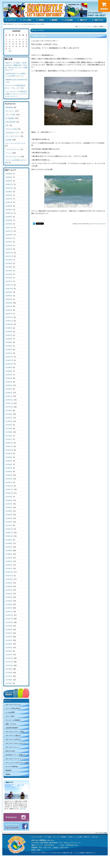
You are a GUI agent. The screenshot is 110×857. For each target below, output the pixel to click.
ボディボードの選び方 (13, 735)
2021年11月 (9, 256)
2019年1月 (9, 353)
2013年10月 (9, 579)
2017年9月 (9, 411)
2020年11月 (9, 285)
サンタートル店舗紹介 (13, 720)
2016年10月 (9, 450)
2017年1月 (9, 439)
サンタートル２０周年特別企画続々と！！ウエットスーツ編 (15, 86)
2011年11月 (9, 662)
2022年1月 (9, 249)
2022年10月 (9, 235)
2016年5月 (9, 468)
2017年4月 (9, 428)
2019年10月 (9, 324)
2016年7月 (9, 461)
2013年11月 (9, 576)
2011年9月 (9, 669)
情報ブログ (87, 837)
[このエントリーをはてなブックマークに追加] (34, 223)
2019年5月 (9, 339)
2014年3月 (9, 561)
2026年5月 (9, 174)
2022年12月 (9, 227)
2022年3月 (9, 242)
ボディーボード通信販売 (59, 837)
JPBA (7, 125)
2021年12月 (9, 253)
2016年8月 (9, 457)
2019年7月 (9, 335)
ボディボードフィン (12, 747)
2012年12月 (9, 615)
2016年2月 (9, 479)
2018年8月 (9, 371)
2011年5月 (9, 683)
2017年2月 (9, 436)
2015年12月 (9, 486)
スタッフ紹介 (10, 716)
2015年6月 (9, 507)
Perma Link (102, 223)
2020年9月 (9, 292)
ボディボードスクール (13, 156)
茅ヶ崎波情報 (10, 118)
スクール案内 (47, 837)
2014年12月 (9, 529)
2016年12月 (9, 443)
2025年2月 (9, 199)
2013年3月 (9, 604)
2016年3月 (9, 475)
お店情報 (8, 140)
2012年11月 (9, 619)
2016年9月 (9, 454)
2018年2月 (9, 393)
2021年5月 (9, 267)
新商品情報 (9, 107)
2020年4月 (9, 303)
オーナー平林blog (12, 766)
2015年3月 (9, 518)
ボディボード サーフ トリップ (16, 759)
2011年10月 (9, 665)
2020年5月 (9, 299)
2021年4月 (9, 271)
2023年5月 (9, 217)
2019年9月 (9, 328)
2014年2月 (9, 565)
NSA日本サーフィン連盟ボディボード (15, 755)
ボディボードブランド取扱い (15, 732)
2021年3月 (9, 274)
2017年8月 (9, 414)
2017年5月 (9, 425)
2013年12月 (9, 572)
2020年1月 (9, 314)
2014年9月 (9, 540)
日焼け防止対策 (10, 122)
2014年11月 (9, 533)
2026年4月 (9, 177)
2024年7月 (9, 202)
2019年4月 (9, 342)
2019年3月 (9, 346)
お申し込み (95, 837)
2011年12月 (9, 658)
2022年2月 (9, 245)
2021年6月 (9, 263)
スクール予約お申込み (13, 708)
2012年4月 (9, 644)
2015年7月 (9, 504)
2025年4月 (9, 192)
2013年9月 (9, 583)
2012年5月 (9, 640)
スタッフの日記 (10, 115)
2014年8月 (9, 543)
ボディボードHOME (36, 837)
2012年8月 (9, 629)
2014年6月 (9, 550)
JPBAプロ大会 (10, 751)
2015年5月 (9, 511)
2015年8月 (9, 500)
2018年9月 (9, 367)
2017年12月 (9, 400)
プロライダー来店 (11, 129)
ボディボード (10, 111)
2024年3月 (9, 206)
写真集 (8, 774)
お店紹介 (70, 837)
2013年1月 (9, 612)
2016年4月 (9, 471)
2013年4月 (9, 601)
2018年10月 (9, 364)
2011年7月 (9, 676)
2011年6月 (9, 680)
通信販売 (9, 770)
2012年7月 (9, 633)
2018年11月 (9, 360)
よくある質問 (10, 712)
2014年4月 (9, 558)
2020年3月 (9, 306)
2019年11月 (9, 321)
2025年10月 (9, 188)
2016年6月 (9, 464)
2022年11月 (9, 231)
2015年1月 (9, 525)
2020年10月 (9, 289)
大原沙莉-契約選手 (12, 728)
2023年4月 (9, 220)
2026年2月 (9, 181)
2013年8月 (9, 586)
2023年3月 (9, 224)
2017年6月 (9, 421)
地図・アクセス (11, 724)
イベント (8, 153)
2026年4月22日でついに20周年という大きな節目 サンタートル (15, 75)
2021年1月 (9, 281)
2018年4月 (9, 385)
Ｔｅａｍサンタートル (13, 149)
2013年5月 (9, 597)
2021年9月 (9, 260)
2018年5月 (9, 382)
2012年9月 (9, 626)
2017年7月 (9, 418)
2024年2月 (9, 209)
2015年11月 (9, 489)
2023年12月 (9, 213)
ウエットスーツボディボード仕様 (17, 763)
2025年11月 (9, 184)
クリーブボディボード (13, 136)
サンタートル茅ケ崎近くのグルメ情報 (16, 161)
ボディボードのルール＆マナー (16, 743)
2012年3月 (9, 647)
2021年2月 (9, 278)
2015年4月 (9, 515)
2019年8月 (9, 332)
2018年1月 (9, 396)
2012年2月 (9, 651)
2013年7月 (9, 590)
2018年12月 (9, 357)
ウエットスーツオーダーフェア (15, 143)
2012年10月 (9, 622)
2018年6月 (9, 378)
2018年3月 (9, 389)
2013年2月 (9, 608)
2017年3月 (9, 432)
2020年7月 (9, 296)
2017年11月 (9, 403)
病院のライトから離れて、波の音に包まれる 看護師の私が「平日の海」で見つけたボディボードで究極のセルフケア (16, 66)
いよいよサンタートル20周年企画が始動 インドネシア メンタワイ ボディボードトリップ (16, 94)
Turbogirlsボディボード (13, 133)
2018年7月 (9, 375)
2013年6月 (9, 594)
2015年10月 (9, 493)
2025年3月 (9, 195)
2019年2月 (9, 349)
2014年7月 (9, 547)
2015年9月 (9, 497)
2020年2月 (9, 310)
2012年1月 (9, 655)
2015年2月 (9, 522)
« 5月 (9, 51)
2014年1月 (9, 568)
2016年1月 (9, 482)
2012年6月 (9, 637)
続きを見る (23, 808)
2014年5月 (9, 554)
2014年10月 (9, 536)
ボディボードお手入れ (13, 739)
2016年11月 (9, 446)
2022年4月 (9, 238)
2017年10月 (9, 407)
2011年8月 (9, 672)
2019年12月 (9, 317)
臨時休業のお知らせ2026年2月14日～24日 (16, 81)
